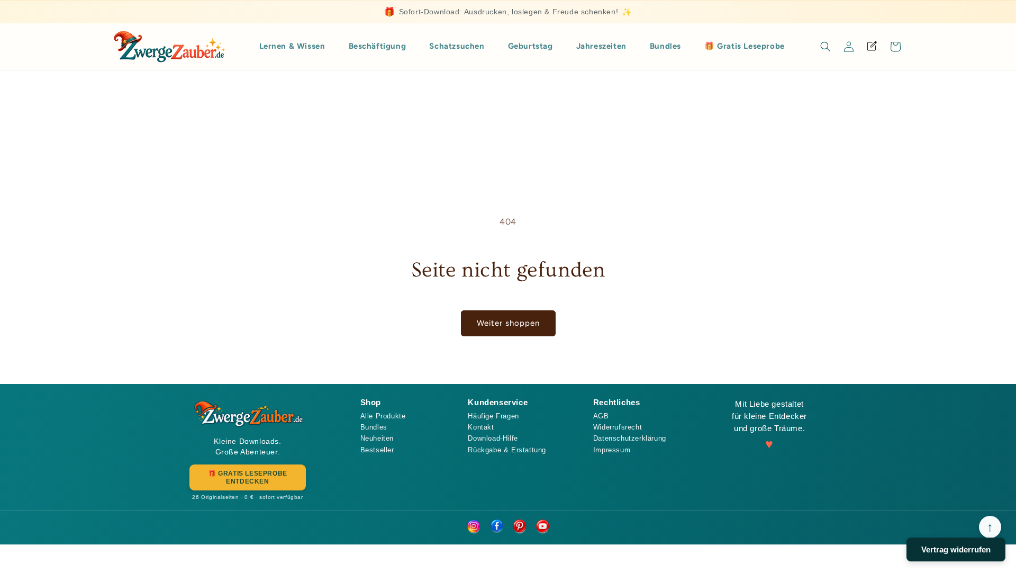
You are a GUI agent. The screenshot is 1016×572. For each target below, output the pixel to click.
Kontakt (481, 427)
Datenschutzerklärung (629, 438)
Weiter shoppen (508, 323)
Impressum (611, 450)
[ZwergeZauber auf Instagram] (473, 527)
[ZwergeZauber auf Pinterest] (520, 527)
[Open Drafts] (872, 46)
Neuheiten (377, 438)
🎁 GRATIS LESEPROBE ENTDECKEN (247, 477)
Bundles (373, 427)
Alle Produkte (383, 416)
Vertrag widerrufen (956, 549)
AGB (601, 416)
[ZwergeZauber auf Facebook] (496, 527)
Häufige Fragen (493, 416)
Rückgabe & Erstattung (507, 450)
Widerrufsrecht (617, 427)
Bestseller (377, 450)
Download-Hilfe (493, 438)
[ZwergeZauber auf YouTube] (543, 527)
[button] (825, 46)
